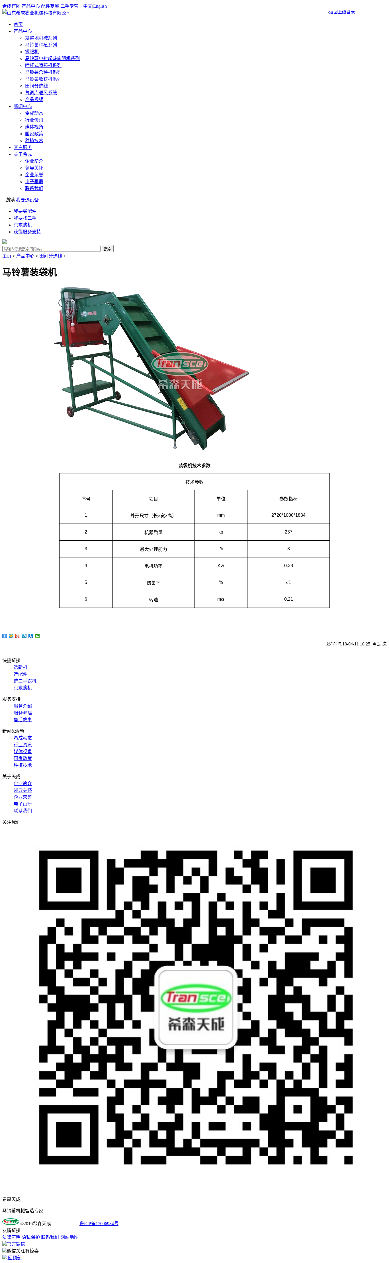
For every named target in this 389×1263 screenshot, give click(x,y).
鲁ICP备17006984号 (98, 1223)
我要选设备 (27, 199)
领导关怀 (34, 167)
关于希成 (23, 154)
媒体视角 (34, 126)
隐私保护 (31, 1237)
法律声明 (11, 1237)
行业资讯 (34, 120)
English (100, 6)
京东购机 (23, 224)
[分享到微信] (37, 636)
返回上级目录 (342, 12)
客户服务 (23, 147)
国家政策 (34, 133)
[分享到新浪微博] (17, 636)
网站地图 (69, 1237)
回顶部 (14, 1257)
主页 (6, 256)
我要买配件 (25, 211)
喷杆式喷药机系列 (43, 65)
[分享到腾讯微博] (24, 636)
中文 (87, 6)
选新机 (20, 667)
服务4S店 (23, 712)
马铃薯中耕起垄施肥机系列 (52, 58)
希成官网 (11, 6)
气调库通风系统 (41, 92)
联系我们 (34, 188)
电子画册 (34, 181)
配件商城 (50, 6)
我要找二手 (25, 218)
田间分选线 (36, 85)
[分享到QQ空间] (11, 636)
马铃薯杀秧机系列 (43, 72)
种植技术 (34, 140)
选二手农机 (25, 680)
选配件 (20, 674)
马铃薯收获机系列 (43, 79)
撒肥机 (32, 51)
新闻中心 (23, 106)
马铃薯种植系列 (41, 44)
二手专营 (69, 6)
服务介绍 (23, 706)
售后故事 (23, 719)
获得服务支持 (27, 231)
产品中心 (31, 6)
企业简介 (34, 161)
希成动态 (34, 113)
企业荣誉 (34, 174)
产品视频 (34, 99)
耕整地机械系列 (41, 38)
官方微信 (16, 1244)
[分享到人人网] (30, 636)
